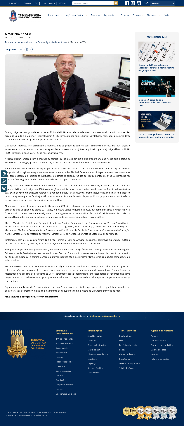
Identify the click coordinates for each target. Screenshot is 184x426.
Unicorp (59, 357)
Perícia (122, 349)
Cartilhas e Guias (158, 340)
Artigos (154, 336)
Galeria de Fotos (158, 349)
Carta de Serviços (48, 3)
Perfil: (146, 3)
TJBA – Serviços (127, 330)
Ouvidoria (27, 3)
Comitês (59, 375)
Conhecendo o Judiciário (162, 345)
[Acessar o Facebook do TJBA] (127, 3)
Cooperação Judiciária (66, 393)
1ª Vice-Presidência (64, 338)
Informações (95, 330)
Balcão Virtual (125, 336)
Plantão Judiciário (127, 354)
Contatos (125, 15)
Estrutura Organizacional (64, 332)
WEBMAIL (62, 3)
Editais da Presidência (98, 354)
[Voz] (4, 181)
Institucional (54, 15)
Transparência (14, 3)
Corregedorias (62, 348)
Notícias (154, 354)
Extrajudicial (61, 352)
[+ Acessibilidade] (4, 188)
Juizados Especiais (64, 361)
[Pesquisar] (116, 3)
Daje (121, 340)
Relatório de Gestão (160, 358)
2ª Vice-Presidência (64, 343)
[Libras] (4, 173)
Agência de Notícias (75, 15)
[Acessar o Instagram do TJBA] (133, 3)
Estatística (95, 15)
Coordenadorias (63, 370)
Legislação (109, 15)
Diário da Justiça (95, 349)
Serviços (136, 15)
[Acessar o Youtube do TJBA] (139, 3)
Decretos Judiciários (97, 345)
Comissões (61, 380)
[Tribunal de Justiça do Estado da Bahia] (25, 16)
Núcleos (59, 389)
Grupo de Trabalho (64, 384)
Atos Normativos (95, 336)
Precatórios (124, 358)
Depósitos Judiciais (128, 345)
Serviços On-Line (95, 368)
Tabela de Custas (126, 368)
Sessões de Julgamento (129, 363)
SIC (36, 3)
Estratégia (92, 358)
